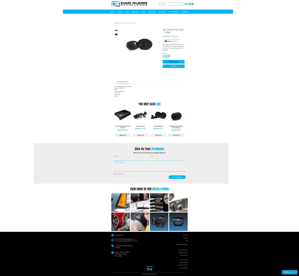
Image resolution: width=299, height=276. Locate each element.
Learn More (174, 41)
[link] (123, 81)
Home (116, 23)
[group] (149, 122)
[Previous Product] (112, 116)
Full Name (116, 156)
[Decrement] (164, 56)
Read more (165, 50)
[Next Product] (187, 116)
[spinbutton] (166, 56)
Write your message (118, 162)
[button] (185, 4)
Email (152, 156)
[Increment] (169, 56)
